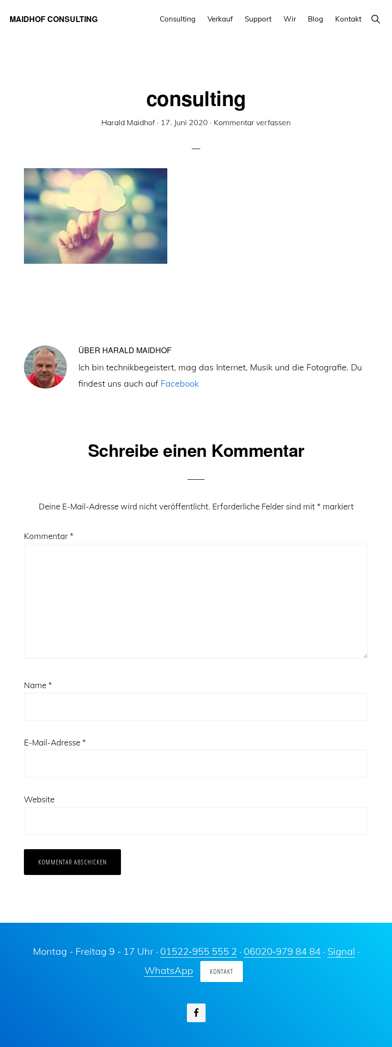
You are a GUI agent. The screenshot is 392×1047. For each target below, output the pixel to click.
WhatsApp (168, 970)
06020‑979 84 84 (282, 951)
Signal (341, 951)
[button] (375, 19)
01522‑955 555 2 (198, 951)
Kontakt (221, 971)
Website (39, 799)
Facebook (180, 383)
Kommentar (49, 536)
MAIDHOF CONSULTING (54, 18)
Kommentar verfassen (252, 122)
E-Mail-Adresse (55, 742)
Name (38, 685)
